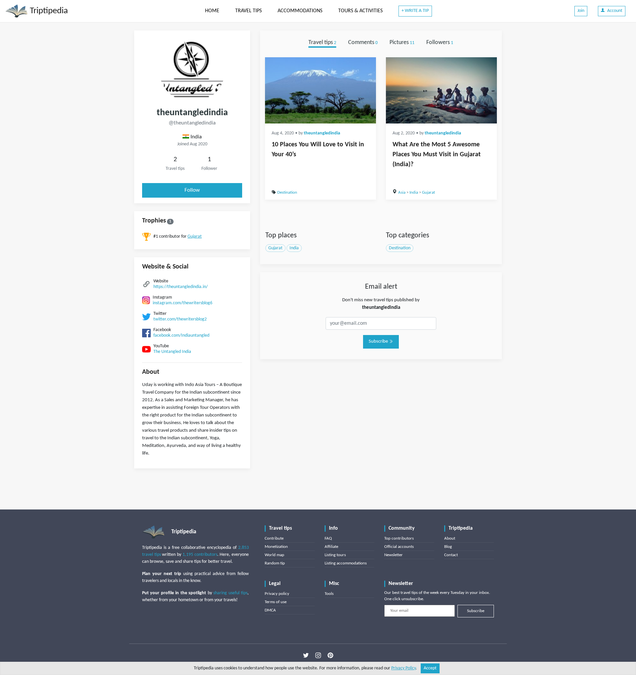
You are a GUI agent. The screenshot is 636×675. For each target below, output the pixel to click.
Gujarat (194, 236)
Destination (287, 192)
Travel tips (322, 42)
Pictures (402, 42)
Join (580, 11)
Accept (430, 668)
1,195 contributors (200, 554)
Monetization (276, 547)
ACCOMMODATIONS (300, 11)
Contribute (274, 538)
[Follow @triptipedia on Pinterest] (330, 655)
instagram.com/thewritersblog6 (182, 303)
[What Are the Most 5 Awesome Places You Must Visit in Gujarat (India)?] (441, 90)
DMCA (270, 610)
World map (274, 555)
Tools (329, 594)
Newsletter (393, 555)
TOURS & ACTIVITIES (360, 11)
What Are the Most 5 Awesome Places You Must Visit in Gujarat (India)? (437, 154)
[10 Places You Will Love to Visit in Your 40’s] (320, 90)
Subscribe (379, 341)
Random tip (275, 563)
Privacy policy (277, 594)
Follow (192, 190)
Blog (448, 547)
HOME (212, 11)
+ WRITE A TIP (415, 10)
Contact (451, 555)
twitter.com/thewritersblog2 (180, 319)
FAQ (328, 538)
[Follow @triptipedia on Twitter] (306, 655)
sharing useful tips (230, 593)
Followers (439, 42)
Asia (401, 192)
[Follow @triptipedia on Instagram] (318, 655)
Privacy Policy (403, 668)
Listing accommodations (346, 563)
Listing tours (335, 555)
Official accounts (399, 547)
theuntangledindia (322, 133)
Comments (363, 42)
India (413, 192)
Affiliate (331, 547)
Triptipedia (48, 11)
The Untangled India (172, 352)
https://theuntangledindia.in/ (180, 287)
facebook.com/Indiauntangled (181, 335)
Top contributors (399, 538)
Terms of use (276, 602)
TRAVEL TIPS (248, 11)
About (449, 538)
